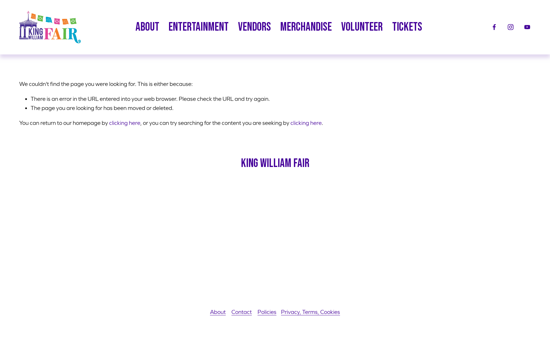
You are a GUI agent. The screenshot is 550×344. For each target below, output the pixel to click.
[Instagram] (510, 27)
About (218, 312)
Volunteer (362, 27)
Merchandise (306, 27)
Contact (241, 312)
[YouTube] (527, 27)
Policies (267, 312)
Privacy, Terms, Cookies (310, 312)
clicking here (124, 123)
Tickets (407, 27)
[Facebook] (494, 27)
